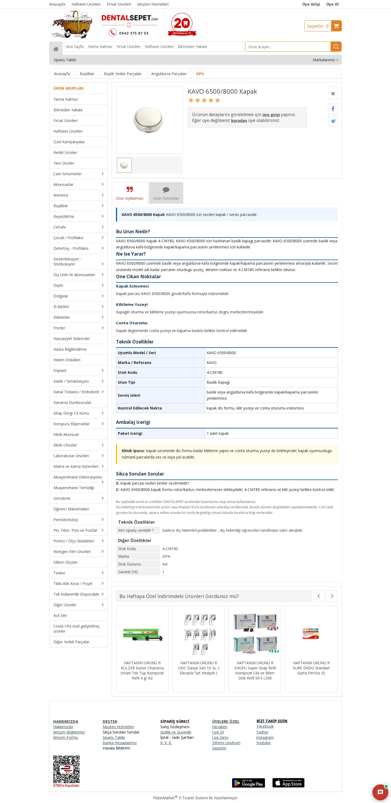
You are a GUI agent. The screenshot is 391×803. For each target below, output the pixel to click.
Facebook (265, 726)
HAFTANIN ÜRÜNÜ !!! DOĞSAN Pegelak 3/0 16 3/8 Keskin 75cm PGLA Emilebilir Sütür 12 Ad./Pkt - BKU (311, 673)
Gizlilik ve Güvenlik (175, 732)
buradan (239, 120)
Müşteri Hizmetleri (118, 726)
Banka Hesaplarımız (120, 742)
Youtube (263, 742)
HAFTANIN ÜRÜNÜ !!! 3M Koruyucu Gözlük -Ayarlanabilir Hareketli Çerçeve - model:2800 (142, 670)
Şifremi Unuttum (226, 742)
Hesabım (219, 726)
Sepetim (317, 26)
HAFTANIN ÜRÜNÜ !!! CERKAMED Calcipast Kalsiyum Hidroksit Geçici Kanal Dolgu (198, 670)
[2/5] (194, 100)
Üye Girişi (311, 4)
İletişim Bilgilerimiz (69, 732)
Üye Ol (332, 4)
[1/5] (191, 100)
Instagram (265, 737)
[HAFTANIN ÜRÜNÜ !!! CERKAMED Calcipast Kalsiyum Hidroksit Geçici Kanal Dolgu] (199, 634)
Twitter (262, 732)
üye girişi (271, 114)
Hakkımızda (63, 726)
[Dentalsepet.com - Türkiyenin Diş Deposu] (127, 39)
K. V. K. (166, 742)
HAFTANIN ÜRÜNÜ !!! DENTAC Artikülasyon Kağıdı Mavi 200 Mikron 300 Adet (255, 670)
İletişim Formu (65, 737)
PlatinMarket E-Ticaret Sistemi (180, 797)
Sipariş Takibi (114, 737)
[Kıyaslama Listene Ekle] (333, 93)
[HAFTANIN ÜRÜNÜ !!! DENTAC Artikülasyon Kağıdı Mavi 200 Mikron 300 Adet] (255, 634)
